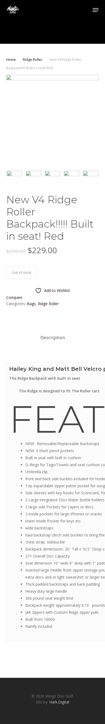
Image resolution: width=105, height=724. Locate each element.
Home (11, 59)
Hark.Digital (59, 702)
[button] (96, 10)
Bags (31, 303)
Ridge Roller (32, 59)
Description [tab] (52, 337)
